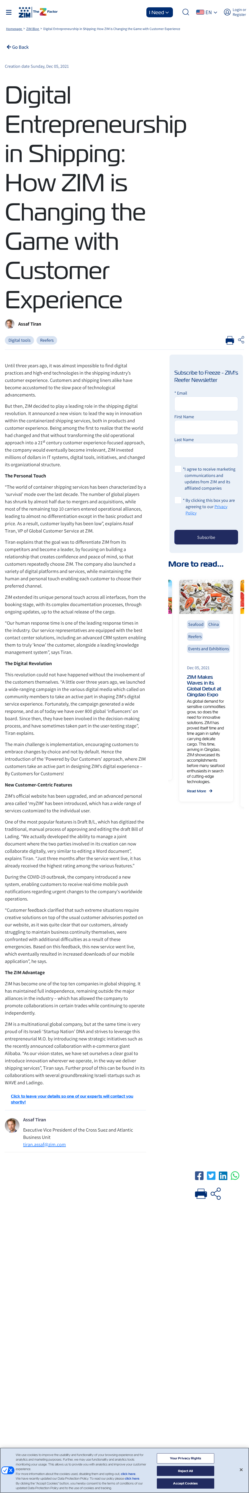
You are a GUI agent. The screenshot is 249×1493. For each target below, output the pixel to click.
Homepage (14, 29)
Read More (197, 791)
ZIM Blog (33, 29)
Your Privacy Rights (185, 1458)
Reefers (46, 340)
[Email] (216, 1193)
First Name (184, 416)
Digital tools (19, 340)
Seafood (196, 624)
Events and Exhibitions (208, 648)
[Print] (201, 1193)
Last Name (184, 439)
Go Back (20, 47)
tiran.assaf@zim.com (44, 1144)
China (213, 624)
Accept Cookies (185, 1483)
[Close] (241, 1469)
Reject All (185, 1471)
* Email (180, 393)
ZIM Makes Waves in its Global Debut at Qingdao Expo (204, 686)
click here (128, 1474)
